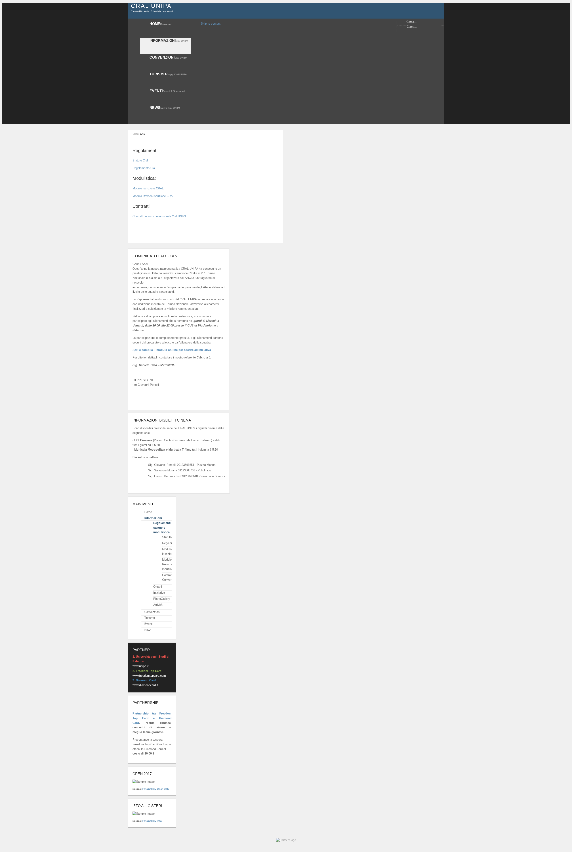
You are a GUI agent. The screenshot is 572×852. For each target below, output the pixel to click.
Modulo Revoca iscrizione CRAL (153, 196)
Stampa (265, 133)
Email (276, 133)
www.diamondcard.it (145, 685)
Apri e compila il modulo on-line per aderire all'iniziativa (171, 350)
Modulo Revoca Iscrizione (168, 564)
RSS (424, 33)
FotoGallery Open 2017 (155, 789)
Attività (157, 604)
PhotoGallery (161, 598)
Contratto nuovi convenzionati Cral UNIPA (159, 216)
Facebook (410, 33)
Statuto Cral (140, 160)
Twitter (403, 33)
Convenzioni (152, 611)
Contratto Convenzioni (170, 577)
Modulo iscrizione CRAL (148, 188)
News (147, 630)
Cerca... (411, 21)
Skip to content (211, 23)
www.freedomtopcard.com (149, 675)
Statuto (167, 537)
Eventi (148, 623)
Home (148, 512)
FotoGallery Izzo (152, 821)
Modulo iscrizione (168, 551)
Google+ (417, 33)
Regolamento (170, 543)
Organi (157, 586)
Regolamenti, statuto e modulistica (162, 527)
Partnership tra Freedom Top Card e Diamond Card (152, 718)
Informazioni (153, 518)
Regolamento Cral (144, 168)
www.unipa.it (140, 666)
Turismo (149, 617)
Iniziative (159, 592)
